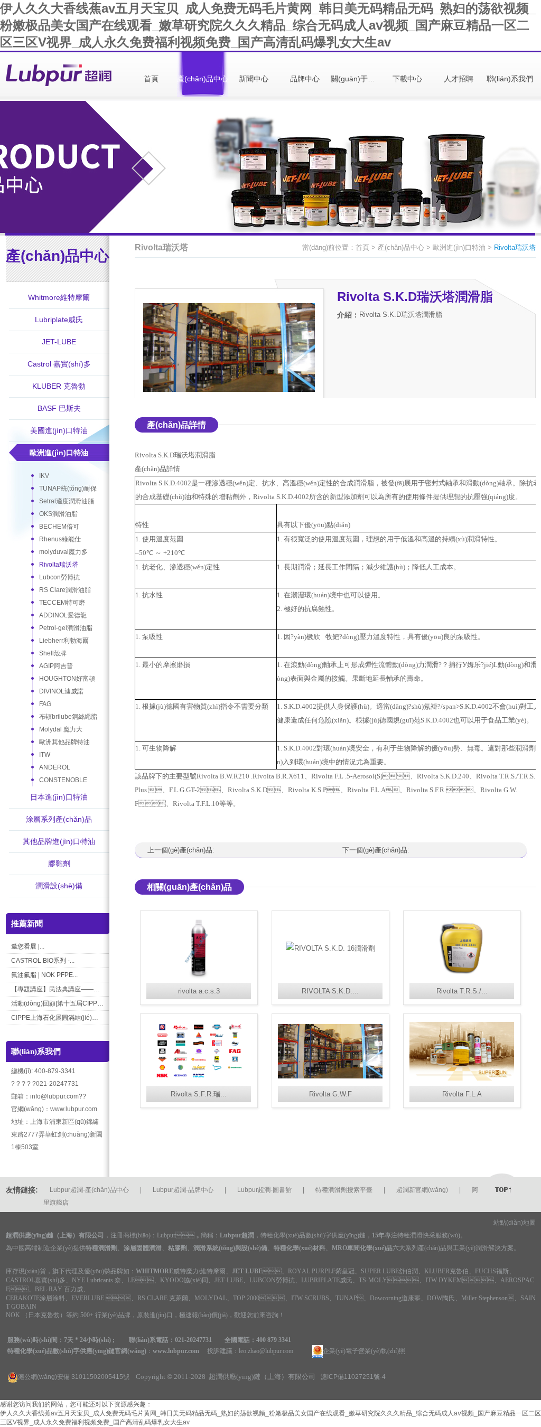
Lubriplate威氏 (59, 319)
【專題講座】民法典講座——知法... (57, 989)
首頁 (151, 78)
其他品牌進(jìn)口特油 (59, 841)
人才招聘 (458, 78)
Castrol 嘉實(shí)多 (59, 364)
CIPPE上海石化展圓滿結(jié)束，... (57, 1017)
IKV (44, 476)
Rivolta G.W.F (330, 1094)
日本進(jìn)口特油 (59, 797)
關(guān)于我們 (356, 78)
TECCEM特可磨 (62, 602)
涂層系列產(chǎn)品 (59, 819)
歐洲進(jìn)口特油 (59, 452)
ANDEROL (54, 767)
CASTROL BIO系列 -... (42, 960)
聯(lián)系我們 (510, 78)
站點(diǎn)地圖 (514, 1222)
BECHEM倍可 (59, 526)
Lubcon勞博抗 (59, 577)
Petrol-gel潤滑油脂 (65, 628)
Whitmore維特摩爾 (59, 297)
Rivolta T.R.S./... (462, 991)
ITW (44, 754)
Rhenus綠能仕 (60, 539)
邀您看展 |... (27, 946)
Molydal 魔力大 (60, 729)
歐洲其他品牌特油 (64, 742)
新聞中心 (253, 78)
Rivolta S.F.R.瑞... (199, 1094)
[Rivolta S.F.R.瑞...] (198, 1051)
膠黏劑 (59, 863)
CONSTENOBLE (63, 780)
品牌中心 (305, 78)
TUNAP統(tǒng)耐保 (68, 488)
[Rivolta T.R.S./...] (462, 948)
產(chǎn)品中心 (202, 78)
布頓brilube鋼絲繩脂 (68, 716)
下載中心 (407, 78)
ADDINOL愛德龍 (63, 615)
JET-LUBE (59, 341)
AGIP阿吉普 (56, 666)
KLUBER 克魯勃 (59, 386)
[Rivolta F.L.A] (462, 1051)
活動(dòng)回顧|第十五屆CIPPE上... (57, 1003)
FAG (45, 704)
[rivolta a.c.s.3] (198, 948)
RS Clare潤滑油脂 (65, 590)
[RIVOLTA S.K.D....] (330, 948)
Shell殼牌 (53, 653)
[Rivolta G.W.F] (330, 1051)
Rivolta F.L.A (462, 1094)
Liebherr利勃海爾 (64, 640)
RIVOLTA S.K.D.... (330, 991)
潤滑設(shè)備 (58, 885)
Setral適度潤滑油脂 (66, 501)
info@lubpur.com (54, 1096)
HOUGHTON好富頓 (67, 678)
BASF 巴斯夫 (59, 408)
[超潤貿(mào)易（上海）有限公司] (58, 76)
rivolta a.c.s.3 (199, 991)
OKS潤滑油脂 (58, 514)
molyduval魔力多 (63, 552)
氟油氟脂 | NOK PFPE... (44, 975)
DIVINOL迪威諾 (61, 691)
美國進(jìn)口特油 (59, 430)
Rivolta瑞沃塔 (58, 564)
